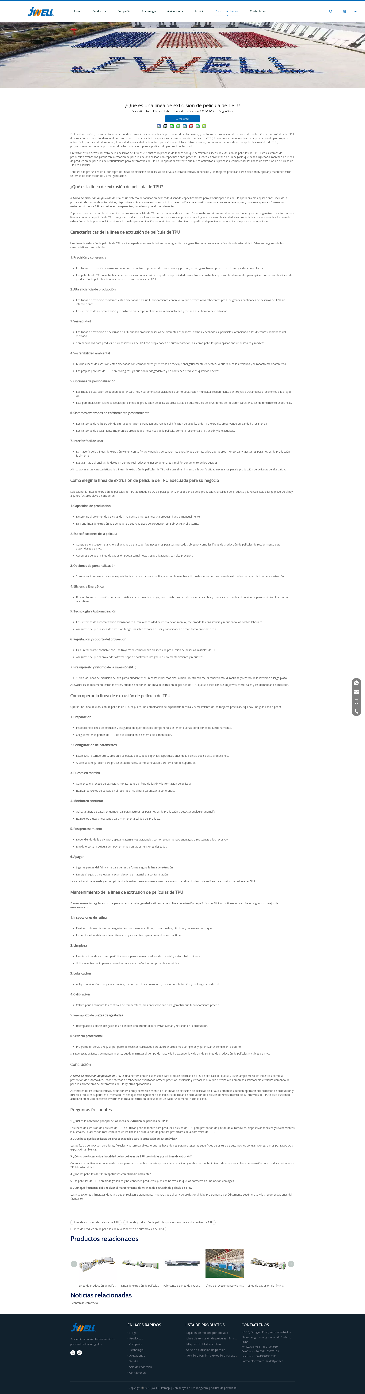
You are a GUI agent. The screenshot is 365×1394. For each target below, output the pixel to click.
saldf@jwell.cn (274, 1361)
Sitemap (165, 1388)
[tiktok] (79, 1352)
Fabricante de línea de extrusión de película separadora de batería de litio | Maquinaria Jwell (182, 1285)
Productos (99, 11)
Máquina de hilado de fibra (203, 1344)
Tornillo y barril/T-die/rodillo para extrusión (214, 1355)
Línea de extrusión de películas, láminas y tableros (219, 1338)
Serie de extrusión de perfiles (205, 1350)
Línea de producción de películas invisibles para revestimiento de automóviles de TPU (98, 1285)
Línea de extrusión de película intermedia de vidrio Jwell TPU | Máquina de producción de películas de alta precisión (140, 1285)
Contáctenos (258, 11)
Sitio (230, 111)
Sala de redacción (227, 11)
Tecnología (149, 11)
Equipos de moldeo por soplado (207, 1333)
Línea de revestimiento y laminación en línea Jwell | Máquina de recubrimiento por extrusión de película (225, 1285)
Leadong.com (199, 1388)
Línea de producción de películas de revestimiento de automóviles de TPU (118, 1229)
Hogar (77, 11)
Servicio (199, 11)
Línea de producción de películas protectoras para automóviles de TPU (169, 1222)
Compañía (123, 11)
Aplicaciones (175, 11)
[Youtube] (72, 1352)
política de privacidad (223, 1388)
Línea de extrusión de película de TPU (96, 1222)
